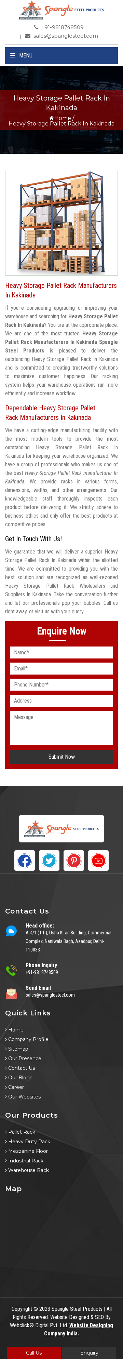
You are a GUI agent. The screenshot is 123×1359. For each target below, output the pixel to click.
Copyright (22, 1309)
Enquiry (89, 1353)
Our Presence (24, 1058)
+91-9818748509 (62, 27)
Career (15, 1087)
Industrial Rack (25, 1161)
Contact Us (21, 1068)
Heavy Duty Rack (28, 1141)
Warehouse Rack (28, 1170)
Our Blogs (19, 1078)
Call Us (34, 1353)
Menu (25, 55)
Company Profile (28, 1039)
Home (62, 118)
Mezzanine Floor (27, 1151)
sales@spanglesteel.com (65, 35)
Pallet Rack (21, 1132)
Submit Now (62, 757)
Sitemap (17, 1049)
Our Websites (24, 1097)
